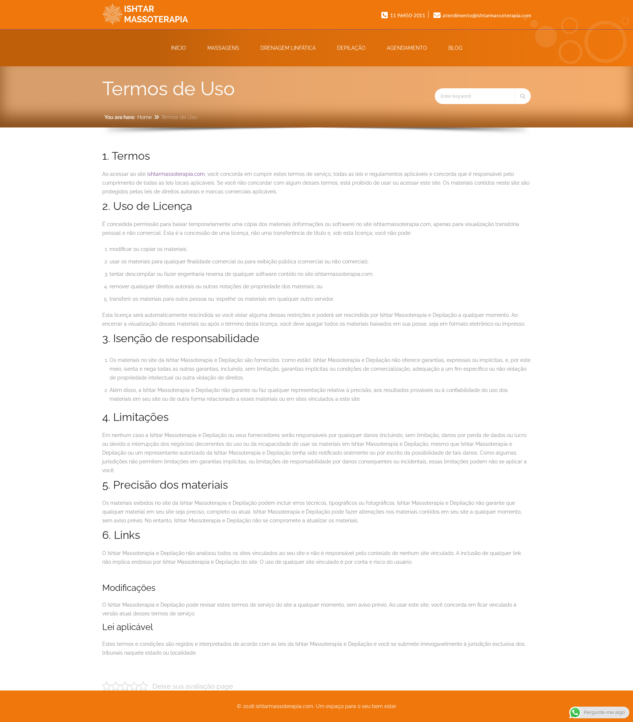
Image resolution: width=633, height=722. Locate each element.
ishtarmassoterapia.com (176, 174)
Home (144, 117)
